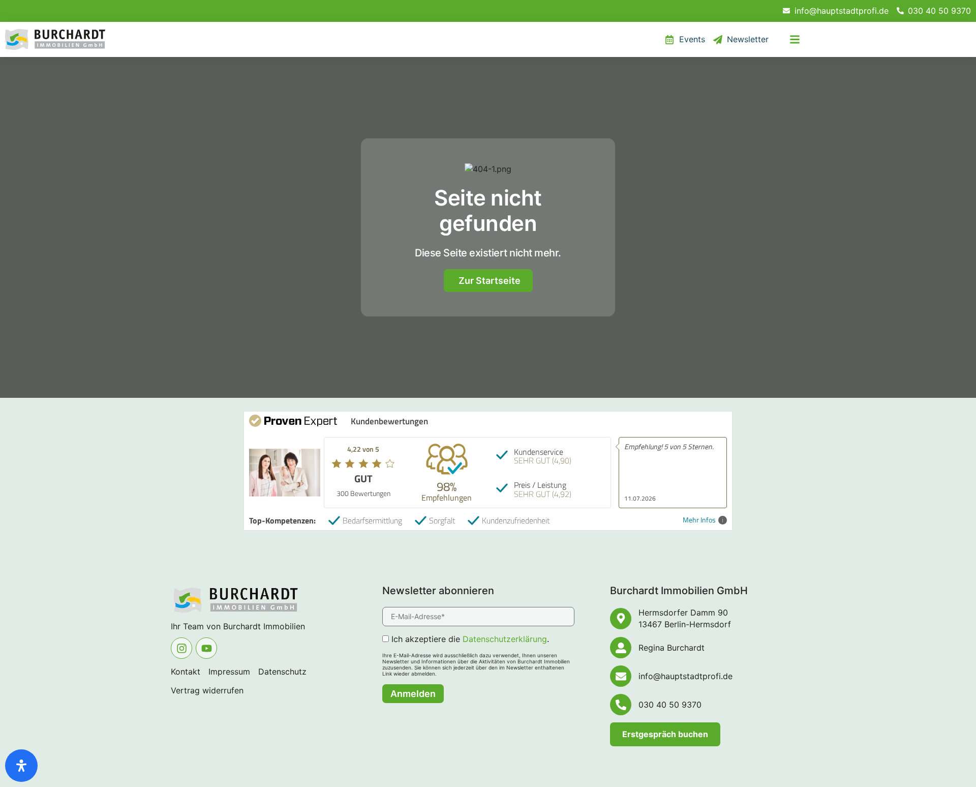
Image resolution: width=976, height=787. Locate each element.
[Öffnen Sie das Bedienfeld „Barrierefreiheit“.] (21, 765)
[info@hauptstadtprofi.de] (620, 676)
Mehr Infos (699, 520)
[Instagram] (181, 648)
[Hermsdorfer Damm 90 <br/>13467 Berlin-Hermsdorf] (620, 618)
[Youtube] (206, 648)
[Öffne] (794, 40)
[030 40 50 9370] (620, 704)
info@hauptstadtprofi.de (685, 676)
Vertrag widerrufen (207, 690)
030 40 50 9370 (670, 704)
